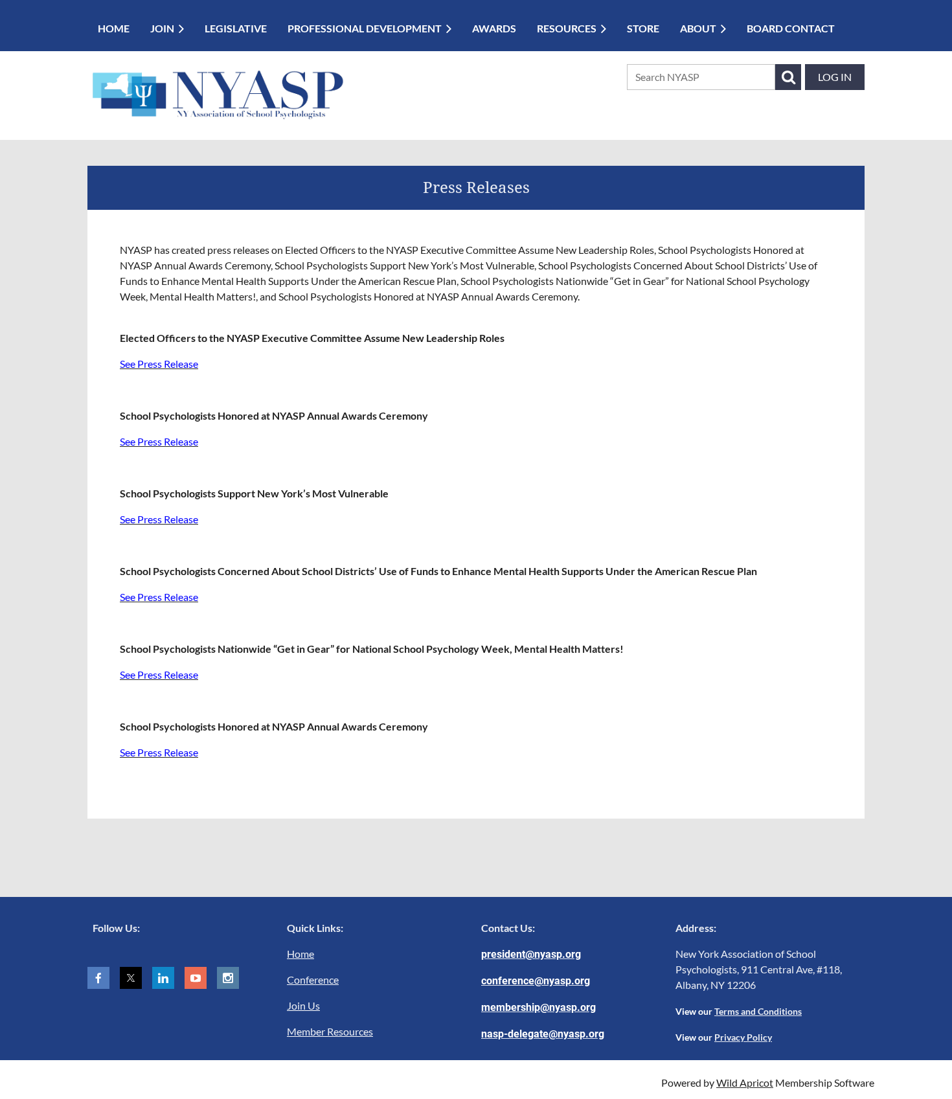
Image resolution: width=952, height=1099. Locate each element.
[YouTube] (196, 978)
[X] (131, 978)
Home (300, 953)
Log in (835, 77)
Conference (313, 979)
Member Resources (330, 1031)
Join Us (303, 1005)
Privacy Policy (743, 1037)
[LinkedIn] (163, 978)
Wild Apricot (744, 1082)
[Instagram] (228, 978)
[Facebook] (98, 978)
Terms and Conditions (758, 1011)
